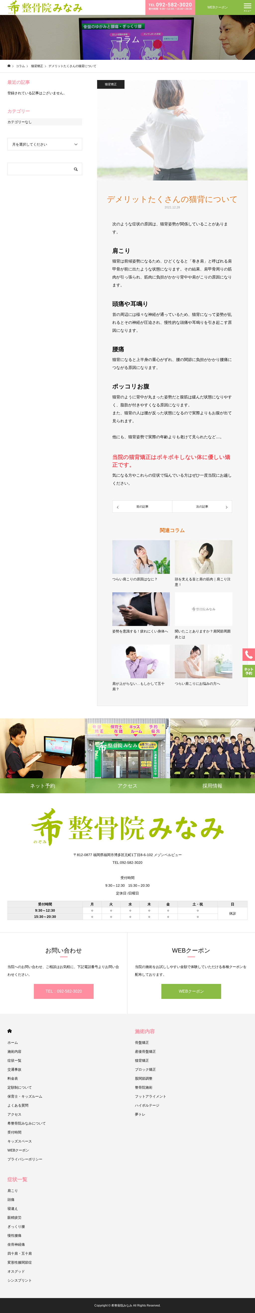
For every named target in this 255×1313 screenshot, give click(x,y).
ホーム (12, 1043)
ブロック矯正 (145, 1069)
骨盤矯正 (142, 1043)
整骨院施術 (143, 1087)
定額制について (19, 1087)
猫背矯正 (111, 84)
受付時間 (14, 1132)
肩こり (12, 1191)
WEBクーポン (217, 7)
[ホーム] (8, 66)
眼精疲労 (14, 1218)
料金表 (12, 1078)
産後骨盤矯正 (145, 1051)
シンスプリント (19, 1280)
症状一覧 (14, 1060)
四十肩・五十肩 (19, 1253)
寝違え (12, 1209)
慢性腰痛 (14, 1235)
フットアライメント (150, 1096)
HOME (9, 1031)
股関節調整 (143, 1078)
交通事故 (14, 1069)
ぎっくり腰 (16, 1226)
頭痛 (10, 1200)
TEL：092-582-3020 (64, 991)
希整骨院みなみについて (26, 1123)
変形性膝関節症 (19, 1262)
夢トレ (140, 1114)
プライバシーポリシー (24, 1159)
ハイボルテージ (147, 1105)
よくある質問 (17, 1105)
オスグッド (16, 1271)
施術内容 (14, 1051)
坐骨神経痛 (16, 1244)
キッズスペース (19, 1141)
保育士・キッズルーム (24, 1096)
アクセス (14, 1114)
